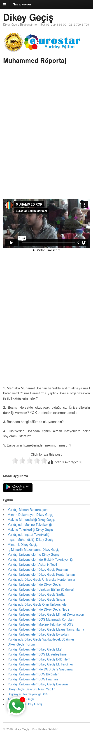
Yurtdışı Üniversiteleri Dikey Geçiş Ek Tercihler (40, 664)
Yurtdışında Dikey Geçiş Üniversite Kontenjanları (42, 579)
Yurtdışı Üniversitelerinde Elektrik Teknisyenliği (40, 559)
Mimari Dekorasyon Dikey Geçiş (30, 514)
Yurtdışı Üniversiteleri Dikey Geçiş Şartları (37, 594)
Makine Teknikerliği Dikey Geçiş (30, 529)
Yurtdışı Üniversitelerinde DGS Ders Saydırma (40, 669)
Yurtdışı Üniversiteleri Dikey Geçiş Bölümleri (39, 659)
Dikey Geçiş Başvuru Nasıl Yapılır (31, 689)
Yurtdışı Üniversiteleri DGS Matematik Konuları (41, 619)
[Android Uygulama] (18, 487)
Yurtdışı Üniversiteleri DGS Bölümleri (33, 674)
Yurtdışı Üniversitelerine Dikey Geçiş (33, 554)
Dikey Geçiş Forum (21, 644)
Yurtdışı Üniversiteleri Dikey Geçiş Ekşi (35, 649)
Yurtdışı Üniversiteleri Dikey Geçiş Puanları (38, 569)
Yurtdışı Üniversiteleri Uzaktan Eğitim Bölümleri (41, 589)
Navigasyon (22, 4)
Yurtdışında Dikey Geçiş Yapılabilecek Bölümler (41, 639)
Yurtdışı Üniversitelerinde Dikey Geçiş (34, 584)
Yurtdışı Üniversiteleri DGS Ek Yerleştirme (37, 654)
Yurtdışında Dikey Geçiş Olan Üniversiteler (38, 604)
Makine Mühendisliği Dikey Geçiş (31, 519)
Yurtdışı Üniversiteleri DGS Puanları (33, 679)
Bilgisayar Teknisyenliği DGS (28, 694)
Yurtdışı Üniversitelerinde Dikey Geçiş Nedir (38, 609)
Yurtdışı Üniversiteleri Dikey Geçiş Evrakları (38, 634)
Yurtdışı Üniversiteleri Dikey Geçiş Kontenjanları (41, 574)
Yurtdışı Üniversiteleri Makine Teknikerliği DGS (40, 624)
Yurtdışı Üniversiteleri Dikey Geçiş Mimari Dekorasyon (46, 614)
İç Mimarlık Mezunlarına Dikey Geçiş (33, 549)
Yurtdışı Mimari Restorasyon (28, 509)
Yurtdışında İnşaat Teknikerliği (29, 534)
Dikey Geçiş (28, 16)
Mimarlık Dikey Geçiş (22, 544)
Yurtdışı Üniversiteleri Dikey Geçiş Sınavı (36, 599)
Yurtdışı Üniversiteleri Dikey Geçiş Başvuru (38, 684)
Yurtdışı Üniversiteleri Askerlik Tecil (32, 564)
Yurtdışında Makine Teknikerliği (30, 524)
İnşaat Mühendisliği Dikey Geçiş (30, 539)
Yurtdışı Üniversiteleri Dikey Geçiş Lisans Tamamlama (46, 629)
